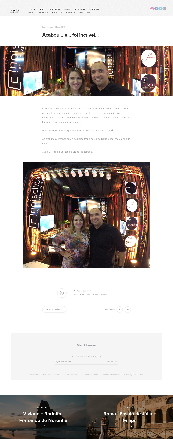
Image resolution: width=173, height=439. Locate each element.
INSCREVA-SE (112, 361)
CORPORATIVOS (42, 12)
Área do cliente (85, 12)
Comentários (55, 309)
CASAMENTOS (55, 9)
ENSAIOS (43, 9)
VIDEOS (54, 12)
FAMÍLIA (30, 12)
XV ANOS (67, 9)
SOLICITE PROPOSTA (68, 12)
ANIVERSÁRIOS (94, 9)
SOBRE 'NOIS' (32, 9)
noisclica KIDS (79, 9)
